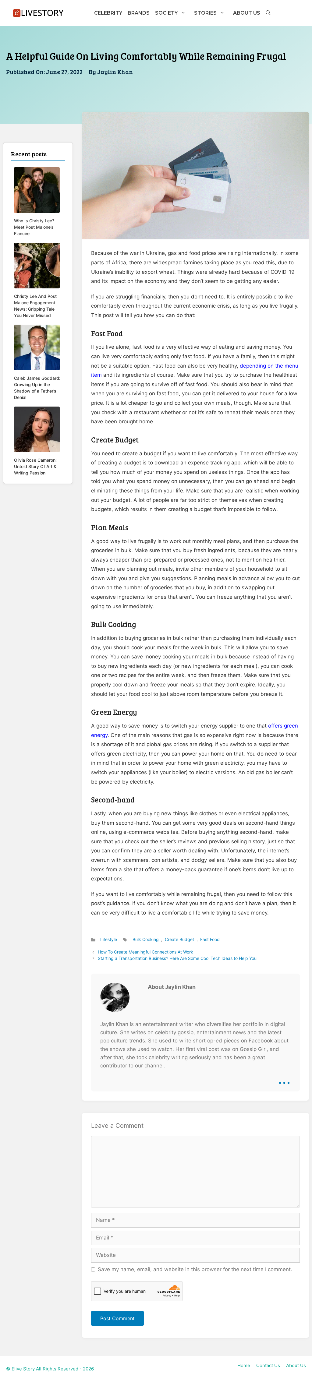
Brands (139, 13)
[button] (268, 13)
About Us (246, 13)
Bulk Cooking (146, 939)
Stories (205, 13)
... (284, 1078)
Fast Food (210, 939)
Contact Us (268, 1365)
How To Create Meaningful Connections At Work (145, 951)
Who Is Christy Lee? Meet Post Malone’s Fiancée (34, 227)
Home (243, 1365)
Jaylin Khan (115, 71)
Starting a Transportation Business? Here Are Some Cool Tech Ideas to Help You (177, 958)
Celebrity (108, 13)
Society (166, 13)
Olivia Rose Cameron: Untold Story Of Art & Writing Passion (35, 466)
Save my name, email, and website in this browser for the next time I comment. (195, 1269)
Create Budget (179, 939)
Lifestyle (108, 939)
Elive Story (23, 1369)
